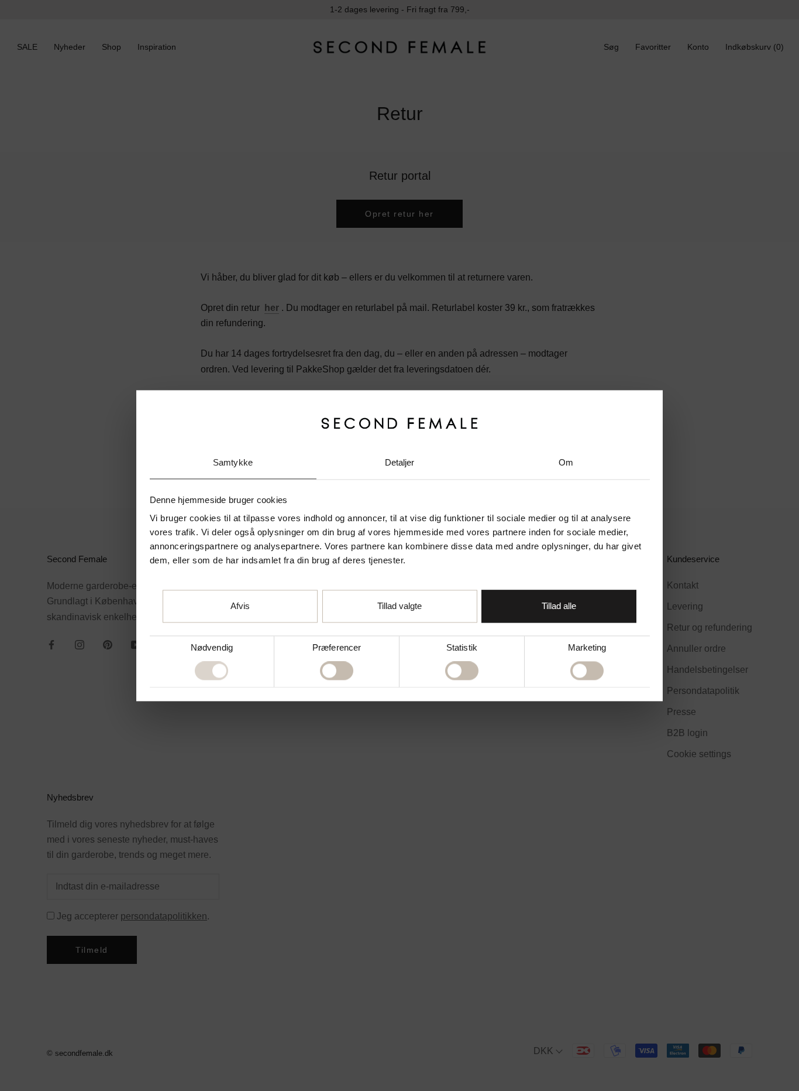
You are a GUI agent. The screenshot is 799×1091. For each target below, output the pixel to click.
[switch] (336, 671)
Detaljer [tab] (400, 463)
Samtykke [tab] (233, 463)
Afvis (240, 606)
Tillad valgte (399, 606)
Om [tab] (566, 463)
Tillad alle (559, 606)
